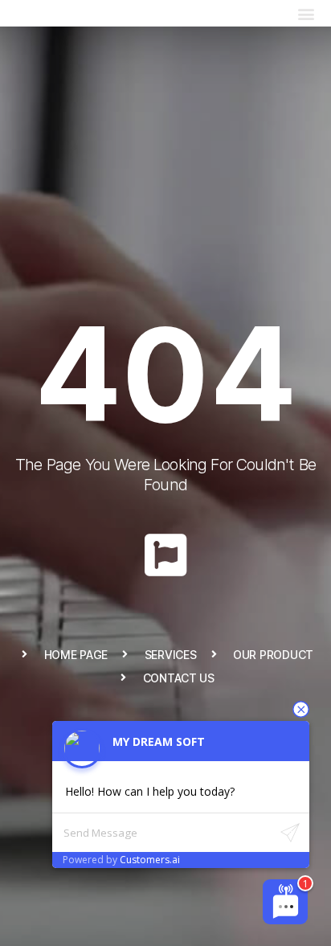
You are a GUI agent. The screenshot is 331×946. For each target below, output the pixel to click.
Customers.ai (150, 859)
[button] (305, 13)
